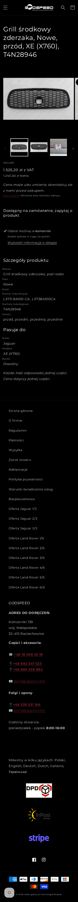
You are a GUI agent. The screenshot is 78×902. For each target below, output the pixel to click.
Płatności (16, 440)
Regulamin (17, 430)
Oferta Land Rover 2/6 (27, 548)
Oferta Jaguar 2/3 (23, 519)
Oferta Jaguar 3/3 (23, 528)
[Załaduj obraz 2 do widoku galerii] (38, 147)
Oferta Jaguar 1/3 (23, 509)
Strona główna (21, 411)
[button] (5, 7)
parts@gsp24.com (29, 681)
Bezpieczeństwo (22, 499)
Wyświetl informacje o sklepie (32, 243)
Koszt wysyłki (11, 195)
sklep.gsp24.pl (32, 894)
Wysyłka (15, 450)
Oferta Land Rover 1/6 (26, 538)
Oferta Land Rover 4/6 (27, 568)
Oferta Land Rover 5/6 (27, 577)
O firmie (15, 420)
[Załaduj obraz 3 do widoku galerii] (58, 147)
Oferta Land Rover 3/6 (27, 558)
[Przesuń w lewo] (5, 148)
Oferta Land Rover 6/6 (27, 587)
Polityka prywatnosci (26, 479)
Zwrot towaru (20, 460)
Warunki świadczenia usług (31, 489)
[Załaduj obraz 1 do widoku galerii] (19, 147)
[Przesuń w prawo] (73, 148)
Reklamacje (18, 469)
